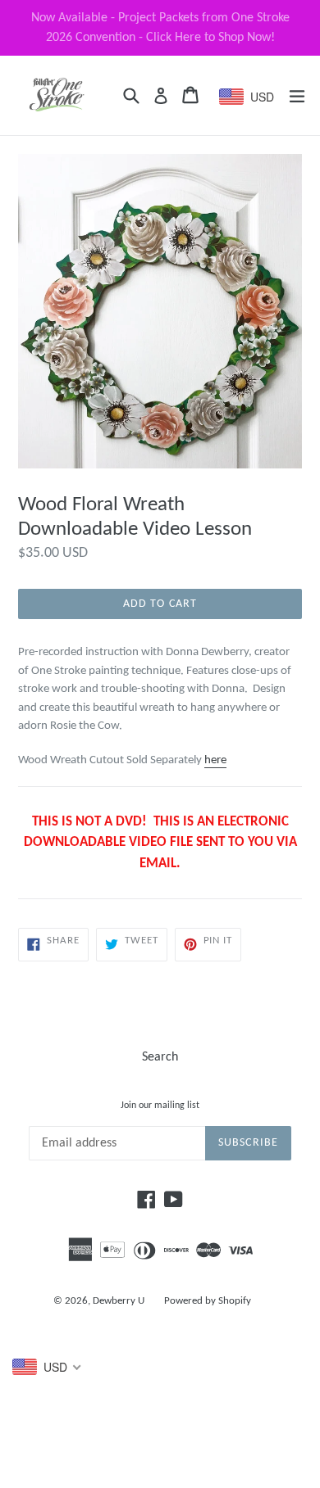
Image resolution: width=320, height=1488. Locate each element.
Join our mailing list (160, 1105)
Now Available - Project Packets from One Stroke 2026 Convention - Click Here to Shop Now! (160, 27)
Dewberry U (118, 1301)
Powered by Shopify (207, 1301)
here (215, 760)
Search (160, 1057)
